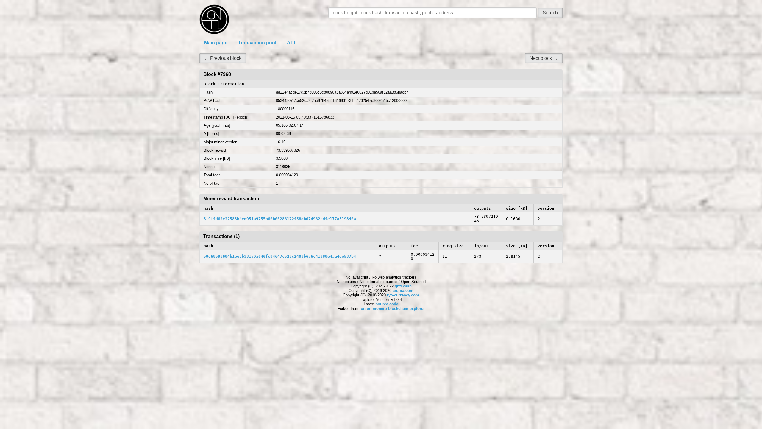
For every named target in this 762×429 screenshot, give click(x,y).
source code (387, 304)
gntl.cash (403, 286)
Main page (215, 42)
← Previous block (222, 58)
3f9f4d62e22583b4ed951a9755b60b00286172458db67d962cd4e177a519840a (280, 219)
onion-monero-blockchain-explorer (393, 308)
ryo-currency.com (403, 295)
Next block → (544, 58)
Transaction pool (257, 42)
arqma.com (403, 290)
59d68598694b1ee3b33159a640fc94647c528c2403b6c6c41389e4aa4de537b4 (280, 256)
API (291, 42)
